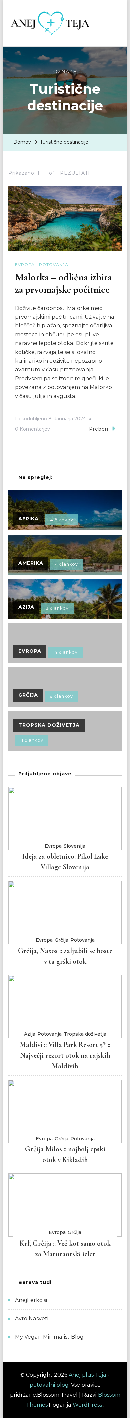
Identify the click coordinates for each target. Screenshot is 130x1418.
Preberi (98, 429)
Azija (29, 1034)
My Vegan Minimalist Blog (49, 1337)
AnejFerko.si (31, 1300)
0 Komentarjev (32, 430)
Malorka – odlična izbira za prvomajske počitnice (63, 283)
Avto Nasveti (31, 1318)
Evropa (25, 264)
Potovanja (53, 264)
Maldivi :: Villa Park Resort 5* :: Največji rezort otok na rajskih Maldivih (65, 1055)
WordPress (87, 1405)
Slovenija (74, 846)
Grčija (61, 940)
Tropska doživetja (85, 1034)
